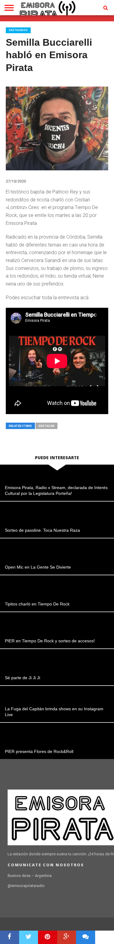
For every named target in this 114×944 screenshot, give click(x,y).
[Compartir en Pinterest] (47, 937)
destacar (46, 426)
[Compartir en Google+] (66, 937)
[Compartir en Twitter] (28, 937)
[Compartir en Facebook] (9, 937)
